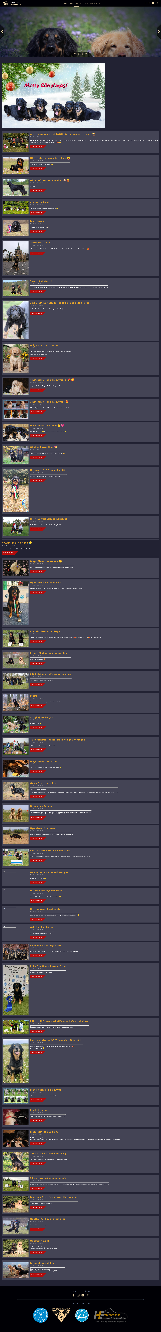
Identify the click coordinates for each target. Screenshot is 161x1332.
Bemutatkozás (68, 3)
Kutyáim (92, 3)
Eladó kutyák (84, 3)
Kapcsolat (99, 3)
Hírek (76, 3)
